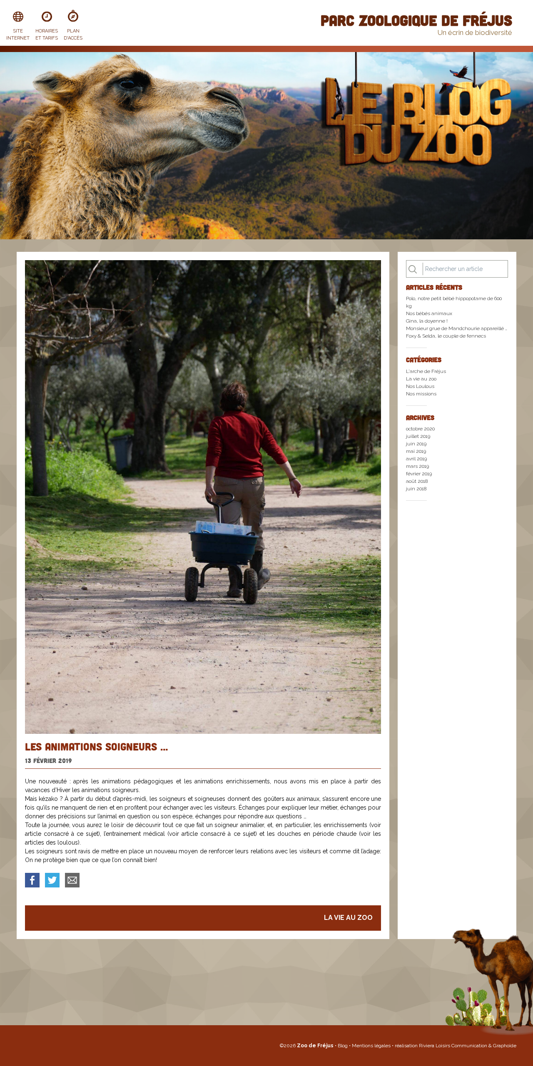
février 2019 (419, 474)
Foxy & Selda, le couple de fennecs (446, 336)
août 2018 (417, 481)
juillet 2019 (418, 436)
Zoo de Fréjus (315, 1046)
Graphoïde (504, 1046)
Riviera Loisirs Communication (453, 1046)
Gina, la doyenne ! (427, 321)
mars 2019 (417, 466)
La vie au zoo (348, 918)
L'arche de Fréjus (426, 371)
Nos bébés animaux (429, 313)
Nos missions (421, 394)
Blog (343, 1046)
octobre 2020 (420, 429)
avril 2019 (416, 459)
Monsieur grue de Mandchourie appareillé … (456, 328)
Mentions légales (372, 1046)
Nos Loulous (420, 386)
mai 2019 (416, 451)
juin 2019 (416, 444)
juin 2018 (416, 489)
